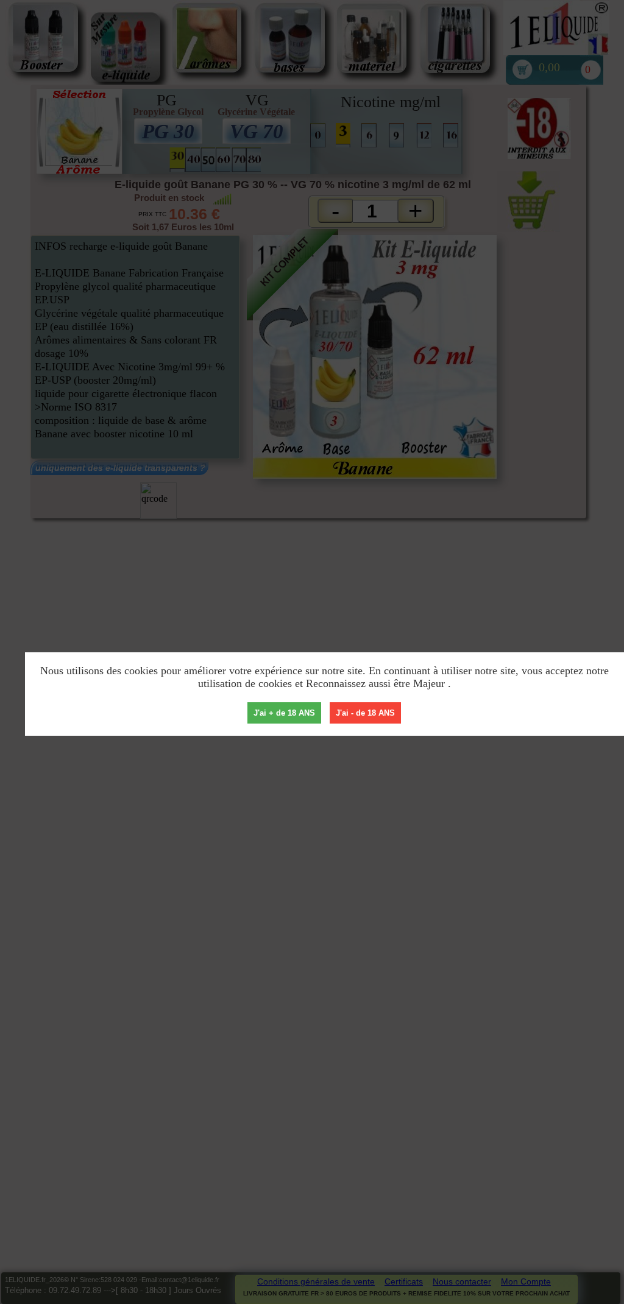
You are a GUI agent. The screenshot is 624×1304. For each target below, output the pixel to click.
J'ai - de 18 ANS (365, 712)
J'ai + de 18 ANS (284, 712)
